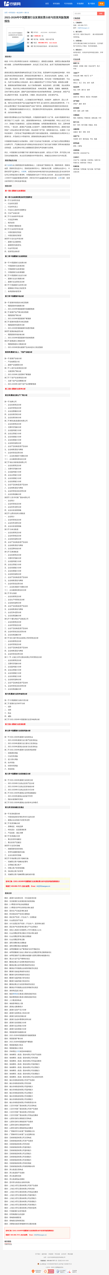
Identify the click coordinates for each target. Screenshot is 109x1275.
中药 (18, 1051)
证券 (60, 178)
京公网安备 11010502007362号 (49, 1264)
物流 (74, 118)
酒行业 (26, 12)
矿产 (91, 76)
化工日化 (76, 80)
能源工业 (76, 63)
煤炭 (85, 66)
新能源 (75, 66)
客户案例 (91, 3)
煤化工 (75, 83)
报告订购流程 (53, 43)
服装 (78, 111)
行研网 (23, 171)
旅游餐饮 (76, 94)
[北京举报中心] (60, 1271)
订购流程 (50, 1254)
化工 (80, 83)
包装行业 (97, 160)
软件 (80, 139)
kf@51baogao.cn (43, 886)
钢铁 (81, 76)
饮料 (78, 90)
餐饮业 (82, 97)
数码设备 (86, 139)
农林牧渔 (76, 150)
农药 (88, 83)
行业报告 (9, 165)
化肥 (92, 83)
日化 (84, 83)
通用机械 (76, 169)
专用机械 (83, 169)
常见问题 (57, 1254)
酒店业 (88, 97)
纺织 (74, 111)
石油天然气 (92, 66)
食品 (74, 90)
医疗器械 (84, 125)
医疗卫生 (76, 122)
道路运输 (94, 118)
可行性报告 (68, 3)
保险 (84, 132)
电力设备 (90, 169)
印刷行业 (76, 163)
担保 (88, 132)
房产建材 (76, 101)
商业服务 (94, 97)
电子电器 (97, 169)
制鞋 (86, 111)
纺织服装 (76, 108)
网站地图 (70, 1254)
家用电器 (76, 143)
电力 (98, 66)
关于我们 (37, 1254)
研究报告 (56, 3)
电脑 (95, 139)
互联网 (75, 139)
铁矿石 (86, 76)
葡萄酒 (15, 994)
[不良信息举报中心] (72, 1271)
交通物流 (76, 115)
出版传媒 (83, 160)
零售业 (89, 163)
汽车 (99, 118)
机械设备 (76, 166)
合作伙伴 (63, 1254)
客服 (101, 3)
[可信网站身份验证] (48, 1271)
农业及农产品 (84, 153)
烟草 (88, 90)
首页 (47, 3)
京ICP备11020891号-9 (65, 1264)
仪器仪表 (76, 172)
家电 (74, 146)
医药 (78, 125)
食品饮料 (20, 12)
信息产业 (76, 136)
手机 (91, 139)
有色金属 (76, 76)
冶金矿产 (76, 73)
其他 (95, 125)
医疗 (74, 125)
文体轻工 (76, 157)
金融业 (75, 132)
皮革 (82, 111)
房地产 (75, 104)
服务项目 (44, 1254)
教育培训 (83, 163)
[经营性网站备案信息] (36, 1271)
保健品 (90, 125)
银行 (80, 132)
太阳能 (81, 66)
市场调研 (80, 3)
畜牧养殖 (76, 153)
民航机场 (87, 118)
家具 (84, 104)
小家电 (79, 146)
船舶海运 (80, 118)
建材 (80, 104)
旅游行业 (76, 97)
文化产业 (76, 160)
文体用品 (90, 160)
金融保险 (76, 129)
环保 (74, 69)
